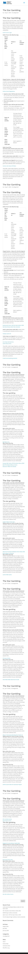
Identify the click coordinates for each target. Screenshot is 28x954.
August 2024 (5, 926)
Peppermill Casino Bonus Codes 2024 (11, 843)
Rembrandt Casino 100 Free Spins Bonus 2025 (13, 325)
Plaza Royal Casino (7, 820)
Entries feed (5, 943)
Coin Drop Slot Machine (8, 342)
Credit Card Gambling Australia (10, 358)
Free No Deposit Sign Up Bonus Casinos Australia (14, 917)
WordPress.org (6, 947)
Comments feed (6, 945)
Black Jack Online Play (8, 859)
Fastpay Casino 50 (7, 333)
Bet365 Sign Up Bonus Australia (10, 912)
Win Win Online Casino (8, 894)
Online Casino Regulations (9, 91)
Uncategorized (6, 936)
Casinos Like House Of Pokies (9, 166)
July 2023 (5, 928)
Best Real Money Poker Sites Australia (11, 327)
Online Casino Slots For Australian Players (12, 784)
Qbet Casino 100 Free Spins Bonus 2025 (12, 915)
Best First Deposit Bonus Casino (10, 465)
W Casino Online (6, 658)
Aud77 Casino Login (7, 32)
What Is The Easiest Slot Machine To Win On (13, 735)
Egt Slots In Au (6, 442)
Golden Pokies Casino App (9, 522)
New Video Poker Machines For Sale (11, 679)
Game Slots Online (7, 343)
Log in (4, 941)
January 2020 (6, 930)
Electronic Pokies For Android (9, 466)
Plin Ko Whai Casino (7, 819)
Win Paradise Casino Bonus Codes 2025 (12, 910)
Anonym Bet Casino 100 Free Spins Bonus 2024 (13, 463)
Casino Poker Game (7, 574)
